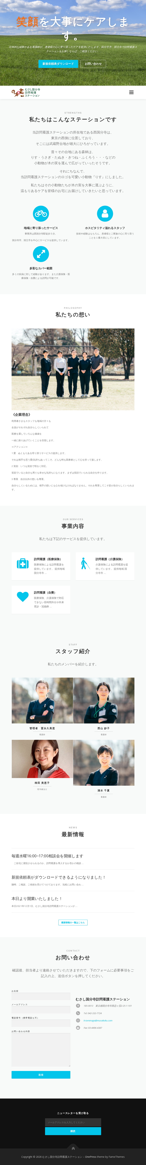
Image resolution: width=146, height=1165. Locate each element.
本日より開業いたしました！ (37, 898)
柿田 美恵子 (42, 782)
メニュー (131, 92)
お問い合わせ (93, 64)
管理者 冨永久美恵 (42, 728)
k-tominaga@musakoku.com (98, 1020)
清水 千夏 (104, 790)
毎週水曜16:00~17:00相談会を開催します (48, 855)
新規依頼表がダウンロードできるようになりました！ (59, 877)
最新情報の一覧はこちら (73, 922)
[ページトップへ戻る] (73, 1148)
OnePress (90, 1156)
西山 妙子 (104, 728)
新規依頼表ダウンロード (58, 64)
